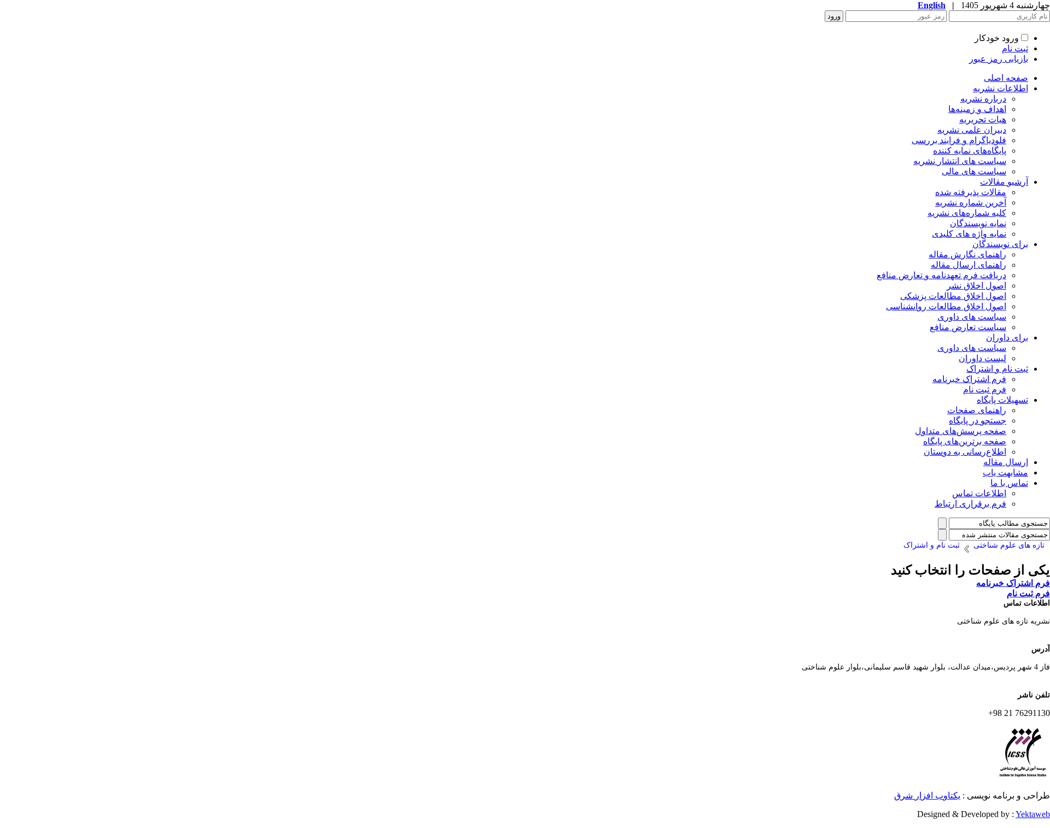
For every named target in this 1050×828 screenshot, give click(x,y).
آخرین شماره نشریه (970, 202)
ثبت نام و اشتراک (997, 368)
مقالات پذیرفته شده (970, 192)
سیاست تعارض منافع (968, 327)
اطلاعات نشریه (1000, 88)
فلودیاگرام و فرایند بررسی (959, 140)
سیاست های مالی (974, 171)
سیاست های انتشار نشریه (959, 161)
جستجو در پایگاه (977, 420)
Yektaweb (1033, 814)
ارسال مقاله (1005, 462)
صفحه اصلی (1006, 78)
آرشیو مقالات (1004, 181)
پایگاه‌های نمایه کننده (969, 150)
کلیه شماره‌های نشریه (967, 213)
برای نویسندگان (1000, 244)
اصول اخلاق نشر (976, 285)
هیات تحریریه (982, 119)
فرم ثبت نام (984, 389)
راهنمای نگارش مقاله (967, 254)
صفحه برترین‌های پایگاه (964, 441)
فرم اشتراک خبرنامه (969, 379)
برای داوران (1007, 337)
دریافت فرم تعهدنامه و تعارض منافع (941, 275)
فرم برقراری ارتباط (970, 503)
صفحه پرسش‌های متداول (960, 431)
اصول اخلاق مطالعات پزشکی (953, 296)
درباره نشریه (983, 98)
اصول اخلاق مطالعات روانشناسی (946, 306)
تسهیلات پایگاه (1002, 399)
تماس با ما (1009, 483)
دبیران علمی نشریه (971, 129)
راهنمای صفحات (976, 410)
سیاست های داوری (971, 316)
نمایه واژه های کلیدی (969, 233)
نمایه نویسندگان (978, 223)
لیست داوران (982, 358)
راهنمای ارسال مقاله (968, 264)
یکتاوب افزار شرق (927, 795)
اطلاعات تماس (979, 493)
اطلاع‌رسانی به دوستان (965, 451)
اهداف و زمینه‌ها (977, 109)
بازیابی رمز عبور (998, 58)
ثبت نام (1015, 48)
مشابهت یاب (1005, 472)
